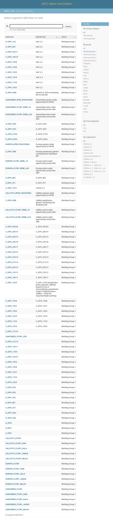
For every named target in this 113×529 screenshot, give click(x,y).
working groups (89, 39)
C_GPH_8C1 (11, 47)
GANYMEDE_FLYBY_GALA (17, 499)
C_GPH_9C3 (11, 387)
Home (6, 11)
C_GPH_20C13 (12, 267)
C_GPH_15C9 (11, 362)
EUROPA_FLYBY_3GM (15, 469)
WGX (85, 67)
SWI (85, 85)
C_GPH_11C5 (11, 377)
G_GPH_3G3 (11, 129)
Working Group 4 (89, 61)
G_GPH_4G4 (11, 413)
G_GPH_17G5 (11, 352)
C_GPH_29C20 (12, 227)
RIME (85, 82)
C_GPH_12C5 (11, 316)
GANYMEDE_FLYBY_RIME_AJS (19, 114)
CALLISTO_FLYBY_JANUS (17, 453)
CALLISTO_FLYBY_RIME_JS (18, 210)
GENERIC (87, 64)
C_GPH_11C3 (11, 82)
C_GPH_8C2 (11, 392)
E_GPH (8, 428)
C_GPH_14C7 (11, 306)
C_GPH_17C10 (12, 331)
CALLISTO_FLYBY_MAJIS (17, 458)
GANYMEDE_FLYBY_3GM (16, 494)
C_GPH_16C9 (11, 282)
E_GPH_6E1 (11, 403)
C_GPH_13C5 (11, 72)
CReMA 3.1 (87, 147)
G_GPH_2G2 (11, 418)
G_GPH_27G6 (11, 134)
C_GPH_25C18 (12, 242)
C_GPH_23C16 (12, 252)
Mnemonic (10, 37)
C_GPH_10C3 (11, 326)
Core (13, 11)
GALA (85, 97)
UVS (85, 76)
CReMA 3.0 (87, 144)
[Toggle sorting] (58, 37)
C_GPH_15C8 (11, 301)
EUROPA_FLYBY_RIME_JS (17, 161)
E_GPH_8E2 (11, 178)
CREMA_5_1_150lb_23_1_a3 (94, 168)
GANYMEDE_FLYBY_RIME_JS (18, 107)
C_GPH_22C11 (12, 52)
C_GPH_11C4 (11, 321)
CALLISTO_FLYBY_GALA (16, 448)
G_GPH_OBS (11, 92)
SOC (85, 109)
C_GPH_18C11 (12, 277)
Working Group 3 (89, 58)
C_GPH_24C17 (12, 247)
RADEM (86, 100)
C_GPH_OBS (11, 200)
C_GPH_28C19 (12, 232)
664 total (21, 30)
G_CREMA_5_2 (89, 177)
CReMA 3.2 (87, 150)
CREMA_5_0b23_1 (90, 162)
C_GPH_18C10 (12, 57)
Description (40, 37)
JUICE (85, 106)
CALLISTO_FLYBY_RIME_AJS (18, 217)
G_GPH (9, 423)
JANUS (86, 70)
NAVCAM (86, 103)
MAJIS (86, 73)
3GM (85, 94)
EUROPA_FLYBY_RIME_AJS (17, 168)
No (84, 131)
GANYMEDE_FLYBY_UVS (16, 336)
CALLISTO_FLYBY (13, 438)
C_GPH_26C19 (12, 237)
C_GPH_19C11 (12, 347)
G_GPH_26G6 (11, 139)
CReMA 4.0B (88, 153)
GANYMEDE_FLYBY (14, 489)
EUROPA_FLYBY (12, 464)
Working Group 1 (89, 51)
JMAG (85, 88)
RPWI (85, 91)
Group (64, 37)
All (84, 32)
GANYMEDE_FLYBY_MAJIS (17, 509)
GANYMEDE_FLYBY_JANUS (17, 504)
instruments (88, 36)
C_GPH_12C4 (11, 77)
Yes (84, 128)
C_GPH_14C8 (11, 367)
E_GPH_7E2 (11, 397)
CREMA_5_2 (88, 174)
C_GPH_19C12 (12, 272)
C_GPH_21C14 (12, 262)
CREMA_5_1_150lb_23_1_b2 (94, 171)
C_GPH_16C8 (11, 62)
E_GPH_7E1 (11, 183)
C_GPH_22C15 (12, 257)
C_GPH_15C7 (11, 188)
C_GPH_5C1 (11, 408)
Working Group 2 (89, 54)
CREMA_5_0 (88, 159)
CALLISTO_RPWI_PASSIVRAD (18, 193)
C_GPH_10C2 (11, 87)
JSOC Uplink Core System (56, 3)
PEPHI (85, 112)
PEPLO (86, 79)
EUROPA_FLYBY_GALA (15, 474)
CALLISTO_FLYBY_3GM (16, 443)
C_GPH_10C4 (11, 382)
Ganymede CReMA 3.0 (92, 156)
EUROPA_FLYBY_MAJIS (16, 484)
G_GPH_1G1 (11, 42)
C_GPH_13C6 (11, 311)
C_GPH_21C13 (12, 341)
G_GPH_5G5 (11, 124)
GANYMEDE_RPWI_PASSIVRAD (19, 100)
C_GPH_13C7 (11, 372)
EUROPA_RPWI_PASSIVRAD (17, 144)
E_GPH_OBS (11, 151)
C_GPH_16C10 (12, 357)
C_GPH (9, 433)
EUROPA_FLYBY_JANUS (16, 479)
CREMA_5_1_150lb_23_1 (92, 165)
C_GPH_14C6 (11, 67)
